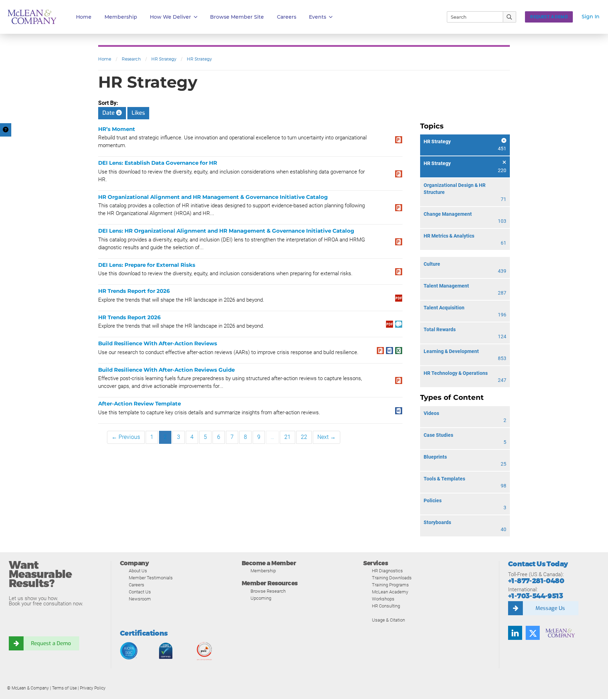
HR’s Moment (116, 129)
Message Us (550, 608)
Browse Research (268, 591)
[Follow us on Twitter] (533, 633)
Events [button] (317, 17)
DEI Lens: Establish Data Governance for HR (157, 162)
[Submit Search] (509, 17)
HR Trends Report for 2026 (134, 291)
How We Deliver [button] (170, 17)
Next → (326, 437)
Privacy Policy (93, 688)
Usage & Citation (388, 620)
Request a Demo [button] (549, 17)
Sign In (591, 16)
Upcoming (261, 598)
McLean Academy (390, 591)
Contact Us (140, 591)
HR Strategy (163, 59)
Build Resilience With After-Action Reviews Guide (166, 369)
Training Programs (390, 584)
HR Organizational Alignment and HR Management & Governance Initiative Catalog (213, 197)
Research (131, 59)
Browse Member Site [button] (237, 17)
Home (83, 17)
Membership (120, 17)
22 (304, 437)
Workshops (383, 599)
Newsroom (140, 599)
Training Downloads (392, 577)
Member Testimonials (151, 577)
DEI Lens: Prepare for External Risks (146, 265)
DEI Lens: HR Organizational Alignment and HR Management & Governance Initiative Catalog (226, 230)
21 (287, 437)
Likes (138, 112)
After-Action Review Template (139, 403)
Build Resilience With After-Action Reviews (157, 343)
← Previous (126, 437)
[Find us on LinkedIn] (515, 633)
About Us (138, 570)
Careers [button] (286, 17)
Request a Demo (51, 643)
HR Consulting (386, 606)
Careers (136, 584)
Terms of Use (64, 688)
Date (109, 112)
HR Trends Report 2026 (129, 317)
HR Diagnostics (387, 570)
